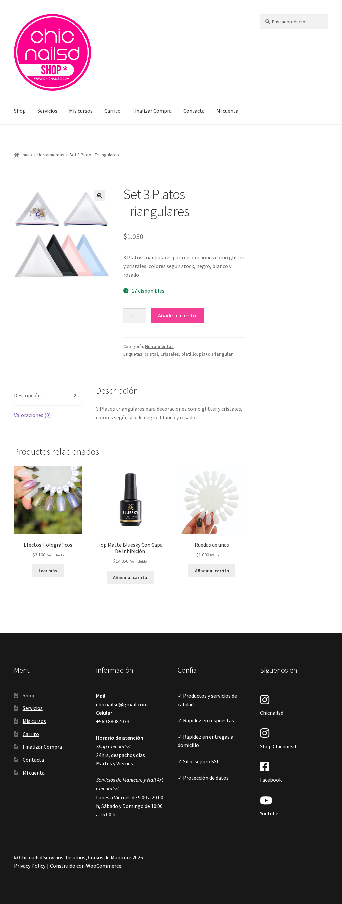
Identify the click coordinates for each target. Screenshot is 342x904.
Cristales (169, 354)
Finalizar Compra (152, 110)
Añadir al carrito (177, 315)
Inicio (27, 155)
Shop (20, 110)
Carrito (112, 110)
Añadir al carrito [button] (130, 577)
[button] (99, 195)
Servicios (47, 110)
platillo (189, 354)
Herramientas (50, 155)
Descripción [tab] (27, 395)
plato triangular (216, 354)
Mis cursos (81, 110)
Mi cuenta (227, 110)
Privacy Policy (29, 865)
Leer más (48, 571)
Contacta (194, 110)
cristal (151, 354)
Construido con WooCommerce (85, 865)
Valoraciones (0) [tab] (32, 415)
